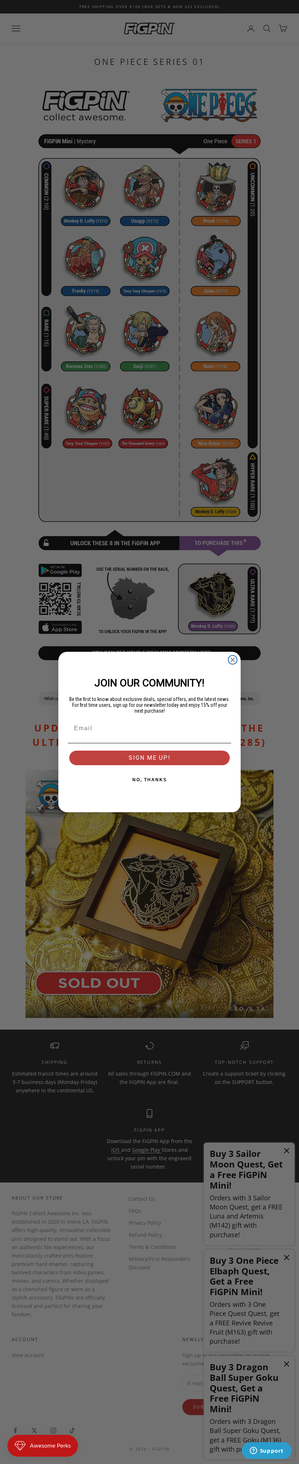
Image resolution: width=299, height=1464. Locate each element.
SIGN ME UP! (150, 757)
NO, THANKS (149, 779)
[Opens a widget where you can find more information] (266, 1451)
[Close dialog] (232, 659)
